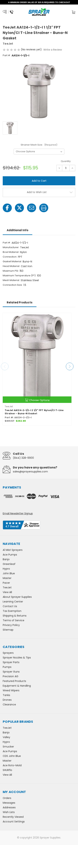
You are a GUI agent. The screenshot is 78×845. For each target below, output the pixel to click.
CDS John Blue (12, 756)
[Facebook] (7, 208)
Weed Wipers (11, 690)
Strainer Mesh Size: (39, 144)
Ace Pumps (10, 554)
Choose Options (39, 400)
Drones (7, 700)
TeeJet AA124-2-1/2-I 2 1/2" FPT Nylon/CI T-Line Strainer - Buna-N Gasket (34, 412)
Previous (5, 366)
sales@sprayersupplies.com (30, 471)
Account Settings (14, 821)
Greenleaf (9, 564)
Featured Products (14, 681)
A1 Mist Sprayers (12, 550)
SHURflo (7, 770)
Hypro (6, 568)
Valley (6, 737)
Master (7, 578)
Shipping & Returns (14, 615)
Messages (9, 803)
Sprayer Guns (11, 671)
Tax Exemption (12, 611)
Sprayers (8, 653)
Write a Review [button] (52, 49)
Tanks (6, 695)
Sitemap (8, 630)
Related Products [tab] (19, 302)
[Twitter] (19, 208)
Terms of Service (13, 620)
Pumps (7, 667)
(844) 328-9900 (23, 458)
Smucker (8, 746)
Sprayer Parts (11, 662)
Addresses (9, 807)
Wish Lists (9, 812)
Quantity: (66, 161)
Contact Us (10, 606)
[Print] (43, 208)
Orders (7, 798)
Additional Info (17, 230)
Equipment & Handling (17, 686)
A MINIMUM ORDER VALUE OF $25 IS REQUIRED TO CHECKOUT (39, 2)
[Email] (31, 208)
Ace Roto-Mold (12, 765)
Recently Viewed (13, 817)
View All (7, 592)
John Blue (9, 573)
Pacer (6, 583)
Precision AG (10, 676)
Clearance (9, 704)
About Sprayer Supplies (17, 597)
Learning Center (13, 601)
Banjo (6, 559)
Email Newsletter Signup (18, 513)
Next (69, 366)
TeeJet (7, 587)
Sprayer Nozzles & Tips (17, 657)
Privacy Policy (11, 625)
